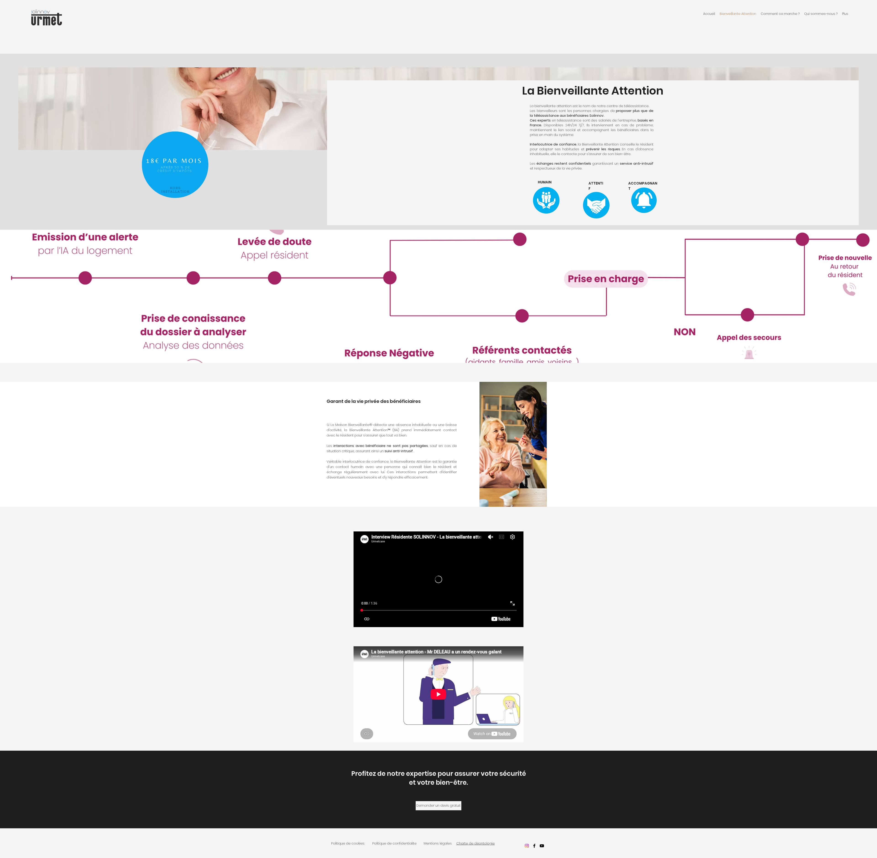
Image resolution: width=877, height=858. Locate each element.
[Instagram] (526, 845)
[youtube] (541, 845)
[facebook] (534, 845)
